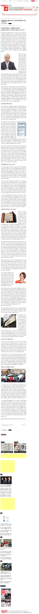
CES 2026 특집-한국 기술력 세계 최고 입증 (5, 531)
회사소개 (9, 610)
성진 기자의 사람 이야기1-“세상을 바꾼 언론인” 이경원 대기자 (20, 452)
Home (2, 18)
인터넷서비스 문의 (17, 610)
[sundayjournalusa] (6, 6)
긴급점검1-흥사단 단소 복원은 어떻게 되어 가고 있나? (5, 573)
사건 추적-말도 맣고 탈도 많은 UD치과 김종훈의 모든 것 (6, 552)
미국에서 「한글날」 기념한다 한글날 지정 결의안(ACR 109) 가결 (7, 452)
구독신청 (24, 610)
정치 (1, 474)
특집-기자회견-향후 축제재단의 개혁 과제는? (5, 582)
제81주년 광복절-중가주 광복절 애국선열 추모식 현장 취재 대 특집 (5, 576)
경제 (1, 513)
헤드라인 (20, 25)
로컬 (3, 18)
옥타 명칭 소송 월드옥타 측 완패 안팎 (5, 555)
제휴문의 (21, 610)
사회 (17, 25)
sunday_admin (13, 25)
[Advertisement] (18, 456)
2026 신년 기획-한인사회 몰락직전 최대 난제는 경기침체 (5, 535)
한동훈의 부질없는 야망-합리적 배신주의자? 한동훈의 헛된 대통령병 (5, 490)
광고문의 (13, 610)
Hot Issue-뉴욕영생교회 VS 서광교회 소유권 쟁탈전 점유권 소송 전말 (5, 558)
